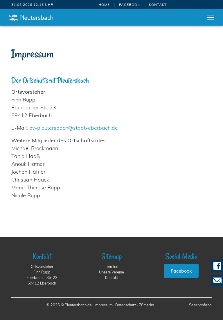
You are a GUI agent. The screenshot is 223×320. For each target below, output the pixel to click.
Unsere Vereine (111, 272)
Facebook (181, 271)
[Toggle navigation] (211, 17)
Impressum (103, 305)
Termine (111, 266)
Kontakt (111, 277)
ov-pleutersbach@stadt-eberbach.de (73, 128)
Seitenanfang (200, 305)
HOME (104, 4)
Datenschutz (125, 305)
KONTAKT (158, 4)
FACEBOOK (129, 4)
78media (146, 305)
